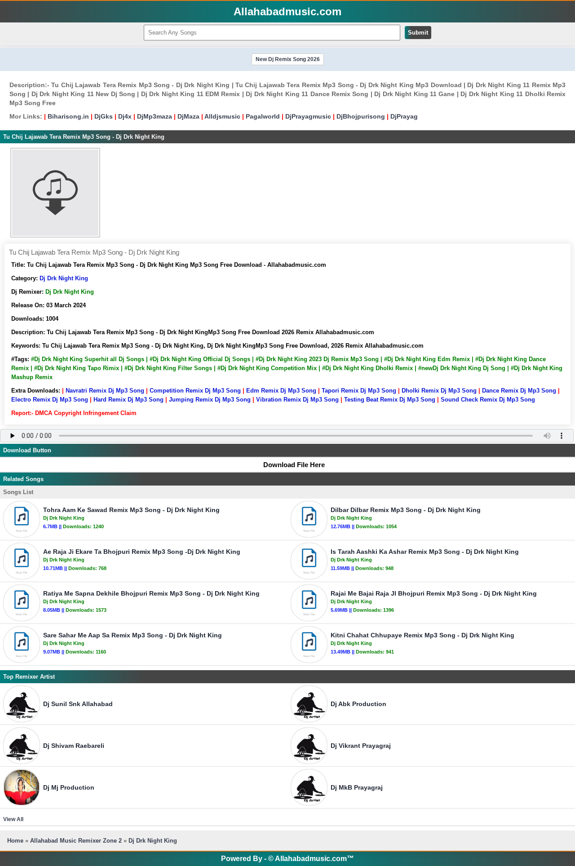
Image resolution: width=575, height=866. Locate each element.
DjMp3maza (154, 116)
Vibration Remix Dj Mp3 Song (297, 399)
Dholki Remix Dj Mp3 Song (439, 390)
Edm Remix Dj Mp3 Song (281, 390)
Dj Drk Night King (64, 278)
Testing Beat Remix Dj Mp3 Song (389, 399)
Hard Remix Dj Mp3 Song (128, 399)
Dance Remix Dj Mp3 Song (519, 390)
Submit (418, 32)
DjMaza (188, 116)
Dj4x (125, 116)
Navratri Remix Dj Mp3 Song (105, 390)
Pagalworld (263, 116)
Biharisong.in (68, 116)
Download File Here (294, 464)
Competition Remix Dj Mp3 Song (195, 390)
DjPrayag (404, 116)
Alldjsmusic (222, 116)
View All (13, 819)
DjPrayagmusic (308, 116)
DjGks (103, 116)
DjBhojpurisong (360, 116)
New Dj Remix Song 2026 (288, 59)
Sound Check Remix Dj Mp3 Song (488, 399)
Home (15, 840)
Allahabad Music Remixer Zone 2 (76, 840)
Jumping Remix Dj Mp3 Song (210, 399)
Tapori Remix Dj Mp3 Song (359, 390)
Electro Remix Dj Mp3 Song (49, 399)
